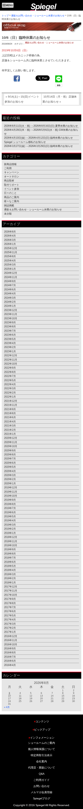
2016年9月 (10, 648)
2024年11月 (10, 277)
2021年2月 (10, 429)
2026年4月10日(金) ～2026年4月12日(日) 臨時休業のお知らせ (38, 137)
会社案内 (41, 761)
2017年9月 (10, 598)
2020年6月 (10, 462)
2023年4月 (10, 343)
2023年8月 (10, 326)
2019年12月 (10, 487)
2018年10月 (10, 545)
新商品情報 (10, 164)
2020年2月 (10, 479)
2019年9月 (10, 499)
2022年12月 (10, 355)
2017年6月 (10, 611)
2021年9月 (10, 409)
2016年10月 (10, 644)
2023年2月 (10, 347)
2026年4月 (10, 235)
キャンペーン (11, 172)
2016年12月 (10, 636)
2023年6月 (10, 334)
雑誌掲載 (9, 205)
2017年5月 (10, 615)
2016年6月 (10, 660)
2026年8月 (10, 231)
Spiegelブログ (41, 798)
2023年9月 (10, 322)
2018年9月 (10, 549)
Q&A (41, 773)
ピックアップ (41, 729)
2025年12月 (10, 248)
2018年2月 (10, 578)
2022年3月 (10, 388)
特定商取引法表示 (41, 755)
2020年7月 (10, 458)
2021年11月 (10, 405)
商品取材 (9, 180)
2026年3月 (10, 239)
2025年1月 (10, 268)
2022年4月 (10, 384)
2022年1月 (10, 396)
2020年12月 (10, 438)
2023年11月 (10, 314)
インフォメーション (41, 737)
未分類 (8, 213)
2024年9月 (10, 281)
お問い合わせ (41, 786)
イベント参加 (11, 188)
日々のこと (10, 192)
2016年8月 (10, 652)
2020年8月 (10, 454)
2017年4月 (10, 619)
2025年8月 (10, 256)
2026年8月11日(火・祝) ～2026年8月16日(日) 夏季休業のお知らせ (41, 125)
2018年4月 (10, 570)
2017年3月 (10, 623)
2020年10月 (10, 446)
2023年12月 (10, 309)
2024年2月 (10, 301)
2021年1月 (10, 433)
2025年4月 (10, 260)
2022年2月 (10, 392)
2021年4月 (10, 421)
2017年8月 (10, 603)
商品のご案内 (11, 197)
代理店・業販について (41, 767)
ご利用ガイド (41, 780)
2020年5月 (10, 466)
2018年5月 (10, 566)
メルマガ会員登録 (41, 792)
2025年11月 (10, 252)
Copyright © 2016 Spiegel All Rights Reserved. (41, 805)
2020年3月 (10, 475)
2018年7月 (10, 557)
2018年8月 (10, 553)
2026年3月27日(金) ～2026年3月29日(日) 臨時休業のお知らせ (38, 146)
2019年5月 (10, 516)
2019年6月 (10, 512)
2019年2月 (10, 528)
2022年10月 (10, 363)
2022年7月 (10, 376)
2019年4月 (10, 520)
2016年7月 (10, 656)
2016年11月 (10, 640)
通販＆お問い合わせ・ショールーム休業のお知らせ (37, 15)
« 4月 (7, 707)
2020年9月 (10, 450)
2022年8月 (10, 371)
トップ (5, 15)
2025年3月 (10, 264)
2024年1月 (10, 305)
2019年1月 (10, 532)
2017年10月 (10, 594)
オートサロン (11, 176)
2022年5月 (10, 380)
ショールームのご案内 (41, 743)
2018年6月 (10, 561)
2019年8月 (10, 503)
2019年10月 (10, 495)
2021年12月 (10, 400)
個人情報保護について (41, 749)
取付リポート (11, 184)
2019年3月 (10, 524)
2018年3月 (10, 574)
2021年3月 (10, 425)
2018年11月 (10, 541)
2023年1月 (10, 351)
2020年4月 (10, 470)
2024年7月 (10, 285)
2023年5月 (10, 338)
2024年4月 (10, 293)
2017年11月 (10, 590)
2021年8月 (10, 413)
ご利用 (8, 168)
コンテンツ (41, 721)
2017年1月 (10, 631)
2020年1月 (10, 483)
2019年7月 (10, 508)
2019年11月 (10, 491)
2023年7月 (10, 330)
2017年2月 (10, 627)
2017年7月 (10, 607)
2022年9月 (10, 367)
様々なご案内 (11, 201)
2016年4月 (10, 664)
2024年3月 (10, 297)
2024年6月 (10, 289)
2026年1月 (10, 244)
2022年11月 (10, 359)
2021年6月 (10, 417)
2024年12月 (10, 272)
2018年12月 (10, 537)
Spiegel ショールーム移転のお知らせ (25, 141)
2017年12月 (10, 586)
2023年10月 (10, 318)
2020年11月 (10, 442)
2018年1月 (10, 582)
